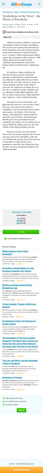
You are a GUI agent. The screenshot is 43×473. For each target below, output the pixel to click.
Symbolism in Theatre (12, 377)
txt (18, 218)
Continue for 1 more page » (21, 212)
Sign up (21, 410)
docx (18, 223)
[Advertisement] (21, 178)
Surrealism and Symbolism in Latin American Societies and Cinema (18, 269)
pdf (18, 220)
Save (22, 232)
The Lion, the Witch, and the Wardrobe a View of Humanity (20, 362)
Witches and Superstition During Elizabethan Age (17, 286)
